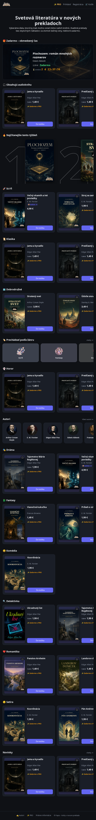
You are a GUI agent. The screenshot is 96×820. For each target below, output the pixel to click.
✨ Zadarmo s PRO (34, 106)
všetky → (89, 340)
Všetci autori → (87, 419)
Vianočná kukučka (37, 507)
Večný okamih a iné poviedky (37, 197)
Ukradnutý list (34, 608)
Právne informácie (43, 815)
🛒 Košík (89, 4)
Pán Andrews (88, 708)
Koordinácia (33, 557)
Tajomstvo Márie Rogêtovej (36, 458)
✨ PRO (57, 4)
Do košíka (40, 124)
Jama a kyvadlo (35, 91)
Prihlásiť (67, 4)
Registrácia (78, 4)
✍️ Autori (20, 815)
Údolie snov (88, 296)
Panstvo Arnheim (36, 658)
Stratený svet (34, 296)
